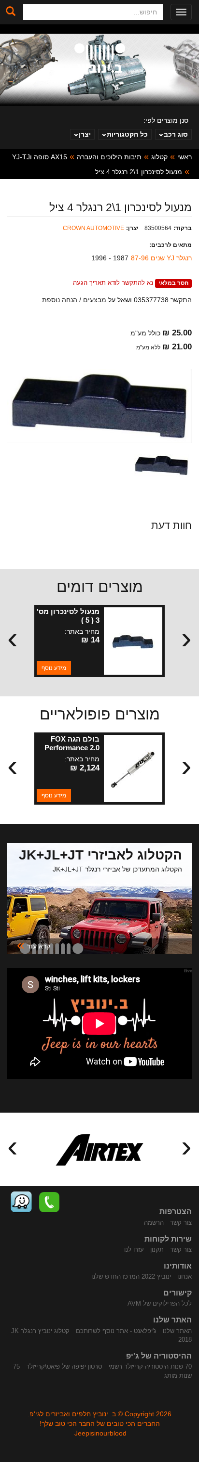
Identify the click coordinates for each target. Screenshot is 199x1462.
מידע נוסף (54, 668)
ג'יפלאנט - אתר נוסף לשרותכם (116, 1330)
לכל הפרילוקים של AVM (160, 1303)
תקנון (157, 1249)
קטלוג (159, 157)
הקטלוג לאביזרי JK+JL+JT (100, 854)
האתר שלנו (177, 1330)
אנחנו (184, 1276)
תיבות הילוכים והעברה (109, 157)
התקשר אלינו (49, 1202)
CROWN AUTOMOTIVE (93, 228)
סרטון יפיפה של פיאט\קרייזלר (64, 1366)
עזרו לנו (134, 1249)
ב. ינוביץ (99, 59)
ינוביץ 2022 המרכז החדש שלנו (131, 1276)
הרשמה (154, 1222)
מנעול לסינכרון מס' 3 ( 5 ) (68, 615)
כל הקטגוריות (127, 134)
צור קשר (181, 1222)
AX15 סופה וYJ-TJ (39, 157)
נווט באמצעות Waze (21, 1202)
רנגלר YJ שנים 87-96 (161, 258)
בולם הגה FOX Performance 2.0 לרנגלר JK (72, 747)
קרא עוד (33, 945)
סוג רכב (176, 134)
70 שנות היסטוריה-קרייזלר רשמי (150, 1366)
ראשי (184, 157)
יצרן (85, 134)
